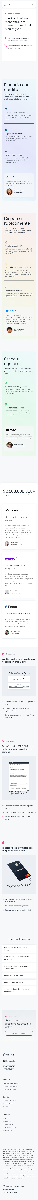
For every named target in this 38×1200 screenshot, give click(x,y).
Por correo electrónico (9, 1101)
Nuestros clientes (8, 1124)
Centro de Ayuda (8, 1104)
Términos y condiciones (10, 1192)
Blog (4, 1118)
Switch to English (8, 1107)
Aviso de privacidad (8, 1189)
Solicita (7, 115)
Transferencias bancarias (10, 1086)
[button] (32, 4)
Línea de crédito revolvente (11, 1083)
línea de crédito (20, 158)
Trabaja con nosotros (9, 1127)
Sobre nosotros (7, 1121)
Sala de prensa (7, 1130)
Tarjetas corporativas (9, 1089)
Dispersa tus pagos (12, 251)
